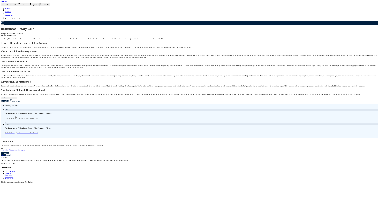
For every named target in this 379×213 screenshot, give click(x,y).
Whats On (8, 173)
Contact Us (8, 175)
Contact (3, 155)
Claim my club (16, 101)
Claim (8, 155)
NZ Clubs (8, 8)
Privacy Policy (9, 178)
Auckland (8, 12)
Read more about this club (9, 98)
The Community (10, 171)
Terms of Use (9, 177)
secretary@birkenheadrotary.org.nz (14, 150)
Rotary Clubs (9, 15)
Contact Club (5, 101)
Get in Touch (5, 153)
